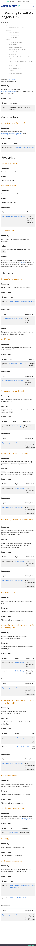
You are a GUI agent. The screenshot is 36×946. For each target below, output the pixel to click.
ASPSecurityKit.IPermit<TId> (18, 364)
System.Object (13, 833)
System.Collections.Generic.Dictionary (22, 885)
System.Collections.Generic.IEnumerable (23, 301)
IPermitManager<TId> (8, 91)
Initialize (22, 262)
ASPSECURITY (11, 6)
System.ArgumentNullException (12, 318)
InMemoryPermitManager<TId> (11, 134)
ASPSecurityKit (12, 79)
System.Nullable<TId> (22, 746)
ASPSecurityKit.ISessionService (24, 148)
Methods (7, 40)
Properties (8, 30)
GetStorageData (26, 819)
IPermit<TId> (14, 887)
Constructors (9, 25)
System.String (16, 426)
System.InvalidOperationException (13, 216)
